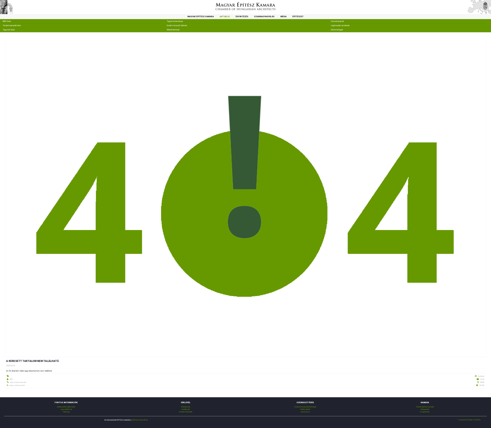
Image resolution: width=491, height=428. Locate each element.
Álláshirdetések (173, 30)
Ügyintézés (242, 16)
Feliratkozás (185, 407)
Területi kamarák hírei (12, 25)
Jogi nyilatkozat (66, 409)
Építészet (298, 16)
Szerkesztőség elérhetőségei (305, 407)
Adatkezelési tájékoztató (66, 407)
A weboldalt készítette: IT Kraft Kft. (469, 420)
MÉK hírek (7, 21)
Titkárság (66, 412)
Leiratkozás (185, 409)
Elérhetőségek (337, 30)
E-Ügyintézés (425, 412)
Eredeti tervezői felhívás (177, 25)
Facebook (481, 376)
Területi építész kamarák (425, 407)
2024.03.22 (10, 366)
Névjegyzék (425, 409)
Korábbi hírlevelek (185, 412)
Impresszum (305, 412)
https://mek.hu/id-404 (17, 385)
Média (283, 16)
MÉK (11, 379)
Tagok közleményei (175, 21)
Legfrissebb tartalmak (340, 25)
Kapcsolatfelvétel (139, 420)
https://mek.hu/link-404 (18, 382)
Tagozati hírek (9, 30)
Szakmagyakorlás (264, 16)
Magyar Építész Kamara (200, 16)
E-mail (482, 379)
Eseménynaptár (337, 21)
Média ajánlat (305, 409)
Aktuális (225, 16)
